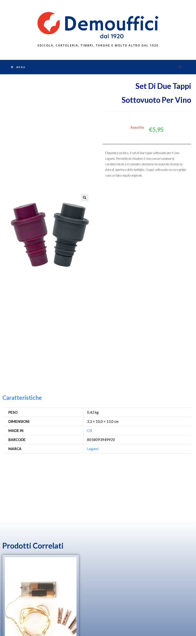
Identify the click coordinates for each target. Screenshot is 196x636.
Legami (92, 449)
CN (89, 430)
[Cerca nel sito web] (180, 67)
